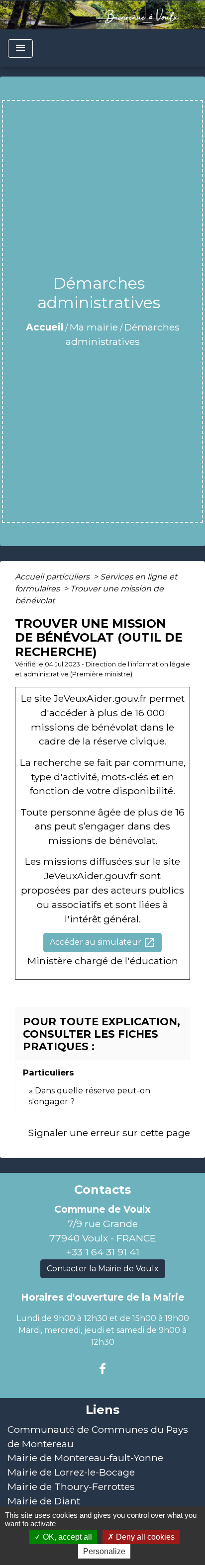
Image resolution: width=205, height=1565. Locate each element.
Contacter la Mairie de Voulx (103, 1268)
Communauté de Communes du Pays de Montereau (97, 1436)
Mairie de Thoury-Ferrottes (71, 1486)
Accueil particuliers (53, 576)
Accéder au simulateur (102, 943)
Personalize (104, 1551)
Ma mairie (94, 327)
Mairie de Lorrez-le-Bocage (71, 1472)
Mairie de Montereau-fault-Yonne (85, 1458)
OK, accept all (66, 1537)
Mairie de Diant (43, 1501)
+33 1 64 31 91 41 (102, 1252)
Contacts (102, 1190)
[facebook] (102, 1369)
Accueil (44, 327)
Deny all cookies (144, 1537)
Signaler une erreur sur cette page (109, 1133)
